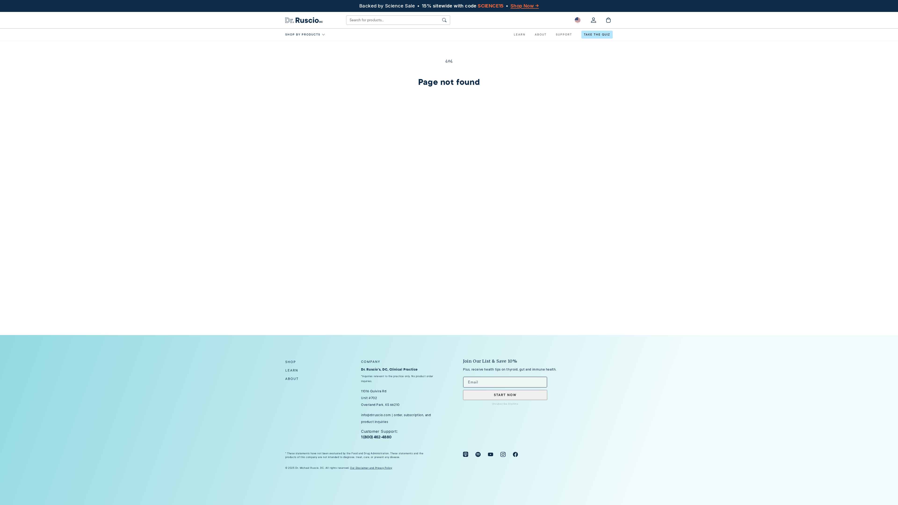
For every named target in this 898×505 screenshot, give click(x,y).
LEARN (519, 34)
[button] (306, 34)
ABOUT (541, 34)
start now (505, 395)
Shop (290, 362)
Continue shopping (449, 110)
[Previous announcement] (287, 5)
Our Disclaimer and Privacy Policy (371, 468)
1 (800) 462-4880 (376, 437)
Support (564, 34)
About (292, 379)
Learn (291, 370)
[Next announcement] (611, 5)
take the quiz (597, 34)
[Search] (444, 20)
